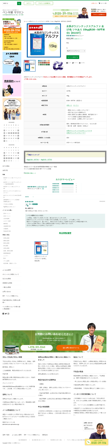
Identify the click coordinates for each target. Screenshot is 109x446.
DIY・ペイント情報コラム (10, 296)
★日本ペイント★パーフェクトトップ (12, 178)
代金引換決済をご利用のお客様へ (11, 301)
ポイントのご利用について (11, 274)
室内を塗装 (6, 243)
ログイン (29, 3)
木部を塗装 (6, 248)
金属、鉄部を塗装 (8, 250)
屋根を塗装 (6, 240)
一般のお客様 (7, 287)
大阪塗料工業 (7, 226)
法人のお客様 (7, 278)
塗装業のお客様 (7, 283)
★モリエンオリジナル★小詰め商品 (12, 196)
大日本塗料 (6, 218)
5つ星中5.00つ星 (41, 187)
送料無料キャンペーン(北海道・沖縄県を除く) (11, 200)
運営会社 (45, 435)
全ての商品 (6, 166)
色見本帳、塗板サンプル (10, 263)
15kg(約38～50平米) (33, 159)
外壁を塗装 (6, 238)
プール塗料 (6, 261)
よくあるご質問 (16, 435)
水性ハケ (69, 105)
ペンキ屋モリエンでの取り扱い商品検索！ (11, 308)
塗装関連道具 (7, 253)
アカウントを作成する (44, 3)
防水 (4, 258)
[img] (29, 201)
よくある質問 (7, 270)
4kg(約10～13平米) (46, 159)
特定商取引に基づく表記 (56, 440)
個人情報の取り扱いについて (38, 440)
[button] (70, 35)
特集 (4, 174)
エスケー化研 (7, 221)
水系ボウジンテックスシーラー (76, 133)
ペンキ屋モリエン (15, 443)
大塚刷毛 (5, 228)
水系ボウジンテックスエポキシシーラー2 (79, 131)
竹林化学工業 (7, 231)
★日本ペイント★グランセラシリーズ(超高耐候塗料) (12, 183)
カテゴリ (5, 170)
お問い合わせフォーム (72, 348)
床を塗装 (5, 245)
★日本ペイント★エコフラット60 (11, 187)
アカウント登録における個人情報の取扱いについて (78, 440)
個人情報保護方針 (23, 440)
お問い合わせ (7, 291)
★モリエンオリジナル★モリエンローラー (12, 191)
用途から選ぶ (6, 234)
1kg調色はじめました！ (9, 206)
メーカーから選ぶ (7, 210)
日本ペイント (7, 213)
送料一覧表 (6, 435)
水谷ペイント (7, 216)
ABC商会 (5, 223)
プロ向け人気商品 (8, 204)
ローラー (76, 105)
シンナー (5, 255)
